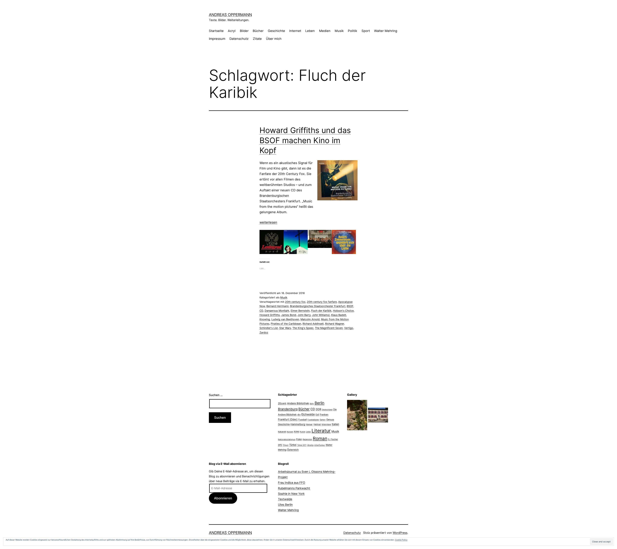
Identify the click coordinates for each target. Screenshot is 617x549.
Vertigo (348, 328)
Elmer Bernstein (300, 310)
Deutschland (327, 409)
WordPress (400, 532)
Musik (339, 31)
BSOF (350, 306)
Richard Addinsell (313, 323)
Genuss (330, 419)
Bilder (244, 31)
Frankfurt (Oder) (288, 419)
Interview (326, 424)
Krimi (296, 431)
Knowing (264, 319)
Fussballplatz (313, 420)
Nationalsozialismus (286, 439)
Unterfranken (319, 445)
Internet (295, 31)
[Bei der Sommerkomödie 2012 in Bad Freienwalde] (378, 415)
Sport (366, 31)
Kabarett (282, 431)
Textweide (285, 499)
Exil (317, 414)
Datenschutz (239, 39)
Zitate (257, 39)
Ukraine (310, 445)
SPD (280, 445)
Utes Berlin (285, 504)
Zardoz (263, 332)
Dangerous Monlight (277, 310)
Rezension (307, 439)
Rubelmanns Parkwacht (294, 488)
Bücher (258, 31)
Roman (320, 438)
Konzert (290, 432)
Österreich (293, 449)
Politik (352, 31)
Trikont (285, 445)
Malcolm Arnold (310, 319)
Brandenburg (288, 409)
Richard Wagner (334, 323)
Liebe (308, 432)
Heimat (317, 424)
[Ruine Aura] (357, 415)
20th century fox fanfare (322, 301)
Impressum (217, 39)
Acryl (232, 31)
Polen (299, 439)
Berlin (319, 403)
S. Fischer (333, 439)
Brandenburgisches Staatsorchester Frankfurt (317, 306)
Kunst (302, 432)
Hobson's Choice (343, 310)
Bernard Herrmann (277, 306)
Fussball (302, 419)
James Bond (288, 315)
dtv (299, 414)
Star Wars (285, 328)
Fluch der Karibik (321, 310)
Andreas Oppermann (230, 14)
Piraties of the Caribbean (286, 323)
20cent (282, 403)
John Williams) (321, 315)
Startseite (216, 31)
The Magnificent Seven (329, 328)
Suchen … (216, 395)
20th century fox (295, 301)
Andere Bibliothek (298, 403)
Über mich (274, 39)
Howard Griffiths (269, 315)
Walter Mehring (385, 31)
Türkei (292, 444)
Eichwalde (308, 414)
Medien (325, 31)
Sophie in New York (291, 493)
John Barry (304, 315)
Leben (310, 31)
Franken (324, 414)
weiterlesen (268, 222)
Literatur (321, 430)
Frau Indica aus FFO (291, 482)
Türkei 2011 (301, 445)
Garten (323, 420)
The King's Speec (302, 328)
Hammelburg (298, 424)
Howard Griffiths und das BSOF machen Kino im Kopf (305, 140)
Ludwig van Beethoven (285, 319)
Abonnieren (223, 498)
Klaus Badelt (338, 315)
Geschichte (276, 31)
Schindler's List (268, 328)
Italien (335, 424)
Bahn (312, 404)
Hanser (309, 424)
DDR (318, 409)
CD (261, 310)
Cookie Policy (401, 540)
